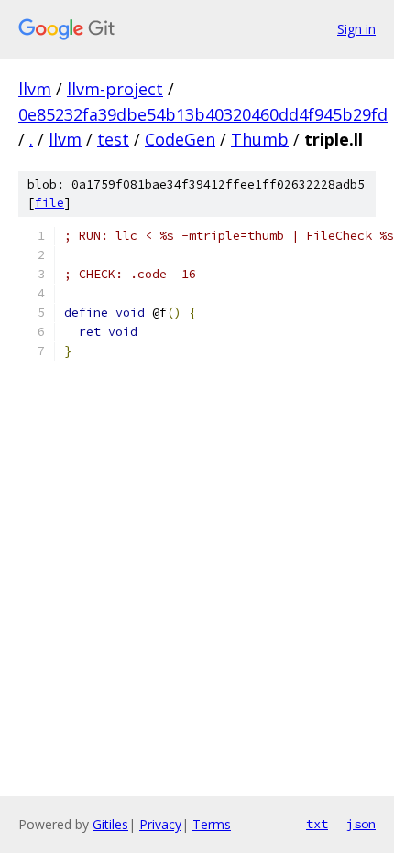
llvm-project (115, 89)
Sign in (356, 29)
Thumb (260, 139)
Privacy (160, 824)
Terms (211, 824)
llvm (34, 89)
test (113, 139)
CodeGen (180, 139)
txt (317, 823)
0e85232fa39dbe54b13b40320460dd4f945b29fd (203, 114)
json (361, 823)
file (49, 203)
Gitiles (110, 824)
